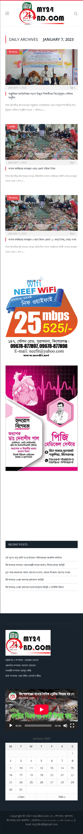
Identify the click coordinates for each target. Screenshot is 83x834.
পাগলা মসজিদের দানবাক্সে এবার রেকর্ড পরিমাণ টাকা (31, 168)
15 (72, 768)
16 (10, 775)
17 (20, 775)
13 (51, 768)
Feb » (62, 797)
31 (20, 789)
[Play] (11, 725)
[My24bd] (41, 13)
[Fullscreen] (72, 725)
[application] (41, 709)
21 (62, 775)
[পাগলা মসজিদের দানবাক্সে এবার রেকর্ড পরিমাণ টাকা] (41, 143)
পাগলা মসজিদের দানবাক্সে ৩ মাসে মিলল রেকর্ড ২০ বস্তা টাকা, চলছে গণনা (42, 239)
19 (41, 775)
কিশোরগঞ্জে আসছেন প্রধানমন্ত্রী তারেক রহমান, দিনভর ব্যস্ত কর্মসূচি (35, 565)
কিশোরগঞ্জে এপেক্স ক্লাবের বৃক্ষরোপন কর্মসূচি (25, 579)
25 (31, 782)
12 (41, 768)
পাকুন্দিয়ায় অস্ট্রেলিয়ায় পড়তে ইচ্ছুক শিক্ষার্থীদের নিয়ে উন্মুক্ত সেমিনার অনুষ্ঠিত (40, 95)
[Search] (76, 13)
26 (41, 782)
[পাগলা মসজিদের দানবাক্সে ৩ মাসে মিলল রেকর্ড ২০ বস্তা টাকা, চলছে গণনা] (41, 214)
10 (20, 768)
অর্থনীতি (12, 127)
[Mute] (65, 725)
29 (72, 782)
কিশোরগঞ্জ (13, 52)
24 (20, 782)
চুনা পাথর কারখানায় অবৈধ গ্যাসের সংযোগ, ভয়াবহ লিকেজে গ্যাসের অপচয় (38, 572)
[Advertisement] (42, 506)
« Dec (20, 797)
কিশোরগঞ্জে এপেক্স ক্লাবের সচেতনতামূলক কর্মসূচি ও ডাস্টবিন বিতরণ (35, 587)
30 (10, 789)
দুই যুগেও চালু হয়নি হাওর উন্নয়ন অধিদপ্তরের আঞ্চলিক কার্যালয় (34, 557)
